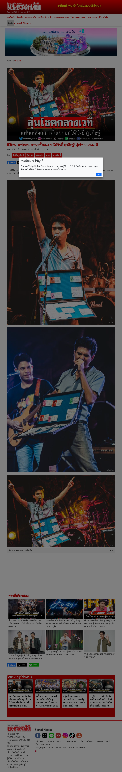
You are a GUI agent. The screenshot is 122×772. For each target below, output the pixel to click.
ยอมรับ (98, 174)
